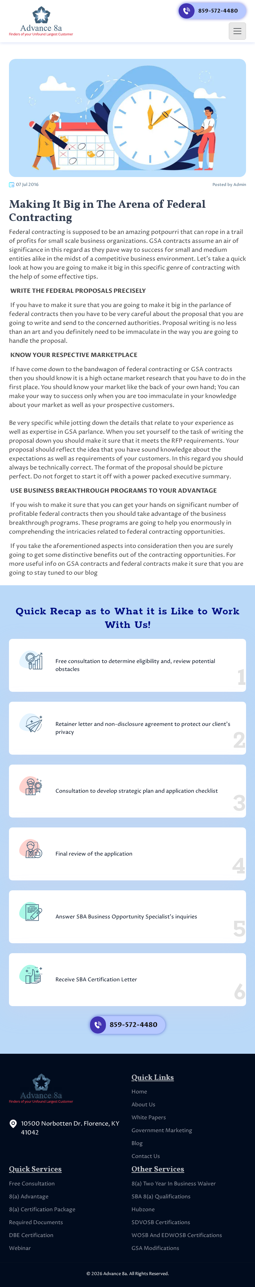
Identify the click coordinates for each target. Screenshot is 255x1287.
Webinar (20, 1248)
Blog (137, 1143)
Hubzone (143, 1209)
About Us (143, 1104)
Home (139, 1091)
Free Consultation (32, 1183)
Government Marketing (161, 1130)
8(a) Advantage (28, 1196)
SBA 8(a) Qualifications (161, 1196)
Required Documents (36, 1222)
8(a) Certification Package (42, 1209)
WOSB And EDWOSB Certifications (176, 1235)
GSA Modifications (155, 1248)
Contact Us (145, 1156)
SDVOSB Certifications (160, 1222)
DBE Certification (31, 1235)
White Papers (148, 1117)
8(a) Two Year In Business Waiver (173, 1183)
